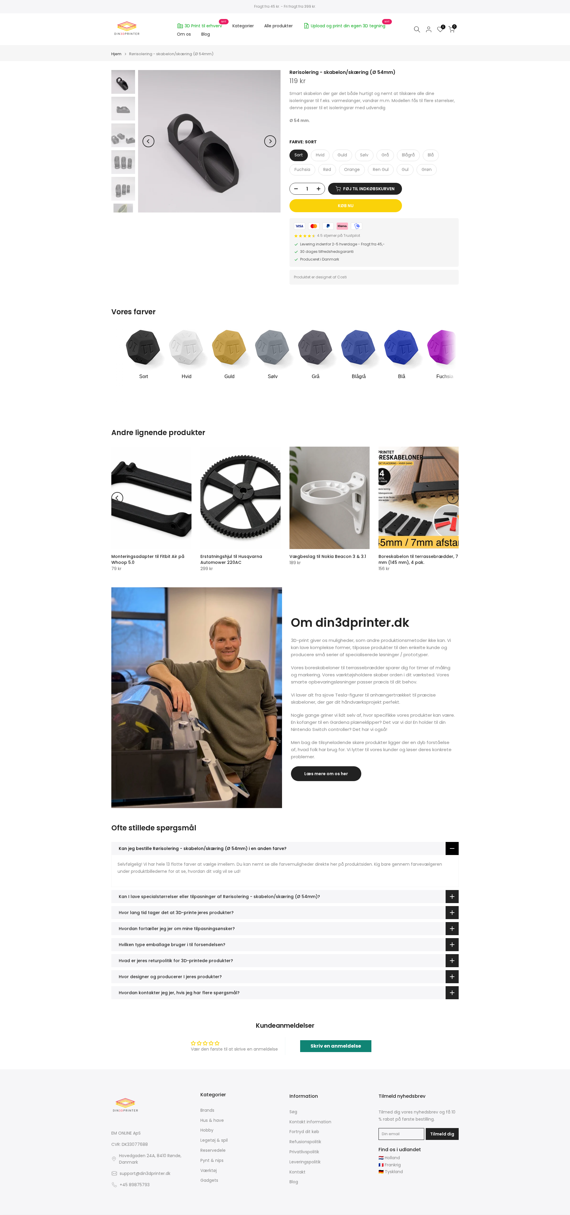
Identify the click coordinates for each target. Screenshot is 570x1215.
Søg (293, 1112)
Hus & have (212, 1120)
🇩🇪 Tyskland (391, 1172)
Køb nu (346, 206)
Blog (205, 34)
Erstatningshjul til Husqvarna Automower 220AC (231, 559)
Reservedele (213, 1150)
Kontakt (297, 1172)
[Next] (270, 141)
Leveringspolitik (305, 1162)
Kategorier (243, 26)
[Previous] (148, 141)
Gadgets (209, 1180)
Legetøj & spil (214, 1140)
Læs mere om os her (326, 774)
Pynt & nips (212, 1160)
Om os (184, 34)
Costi (342, 277)
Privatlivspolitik (304, 1152)
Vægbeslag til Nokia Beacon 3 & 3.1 (327, 556)
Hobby (206, 1130)
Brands (207, 1110)
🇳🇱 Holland (389, 1158)
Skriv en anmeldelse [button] (336, 1046)
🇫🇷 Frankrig (390, 1165)
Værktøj (208, 1170)
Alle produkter (278, 26)
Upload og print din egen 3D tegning (350, 25)
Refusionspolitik (305, 1142)
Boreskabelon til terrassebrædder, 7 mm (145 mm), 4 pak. (418, 559)
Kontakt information (310, 1122)
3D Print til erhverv (206, 25)
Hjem (116, 54)
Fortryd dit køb (304, 1132)
